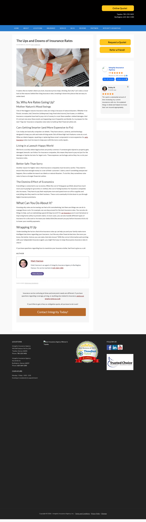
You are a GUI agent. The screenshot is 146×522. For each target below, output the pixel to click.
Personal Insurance (31, 283)
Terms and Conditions (82, 513)
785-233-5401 (128, 14)
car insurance (66, 213)
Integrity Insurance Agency (116, 69)
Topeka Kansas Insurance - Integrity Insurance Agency (29, 12)
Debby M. (111, 87)
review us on (121, 79)
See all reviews (108, 79)
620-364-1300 (128, 17)
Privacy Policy (95, 513)
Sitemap (104, 513)
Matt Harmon (37, 261)
